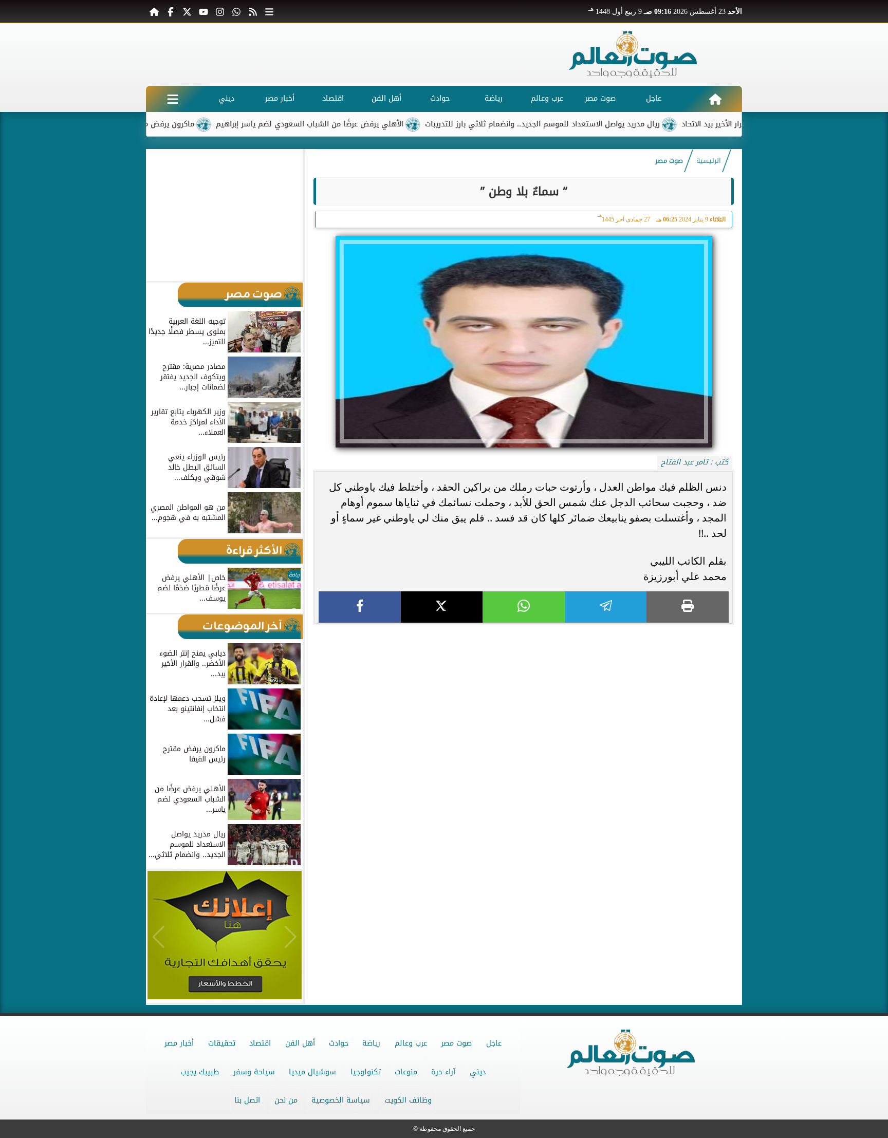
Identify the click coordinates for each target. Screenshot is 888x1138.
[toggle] (172, 99)
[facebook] (360, 607)
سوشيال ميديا (312, 1072)
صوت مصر (600, 98)
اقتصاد (333, 98)
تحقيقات (221, 1043)
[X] (442, 607)
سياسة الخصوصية (340, 1100)
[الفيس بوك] (170, 11)
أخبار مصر (279, 98)
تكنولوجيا (365, 1072)
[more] (269, 11)
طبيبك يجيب (199, 1072)
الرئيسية (708, 161)
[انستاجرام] (220, 11)
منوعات (406, 1072)
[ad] (523, 629)
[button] (158, 214)
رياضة (494, 98)
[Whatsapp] (236, 11)
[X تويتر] (187, 11)
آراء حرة (443, 1072)
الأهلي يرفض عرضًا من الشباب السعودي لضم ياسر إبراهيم (349, 124)
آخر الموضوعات (242, 626)
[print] (687, 607)
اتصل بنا (247, 1100)
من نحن (286, 1100)
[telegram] (606, 607)
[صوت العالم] (633, 54)
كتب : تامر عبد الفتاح (694, 462)
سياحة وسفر (254, 1072)
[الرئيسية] (154, 11)
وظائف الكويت (408, 1100)
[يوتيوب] (203, 11)
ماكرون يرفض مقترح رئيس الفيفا (180, 124)
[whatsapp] (524, 607)
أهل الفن (386, 98)
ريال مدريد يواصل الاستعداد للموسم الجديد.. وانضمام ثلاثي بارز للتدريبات (582, 124)
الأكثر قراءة (254, 551)
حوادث (440, 98)
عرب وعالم (547, 98)
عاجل (653, 98)
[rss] (253, 11)
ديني (226, 98)
